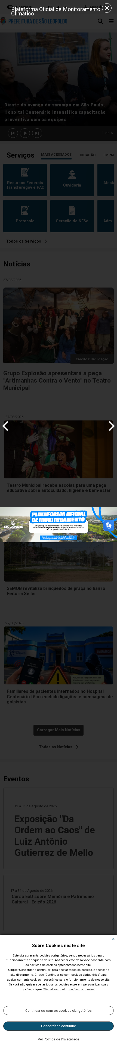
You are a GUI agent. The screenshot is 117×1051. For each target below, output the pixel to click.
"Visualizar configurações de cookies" (69, 989)
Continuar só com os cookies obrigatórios (58, 1010)
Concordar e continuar (58, 1026)
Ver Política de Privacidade (58, 1039)
